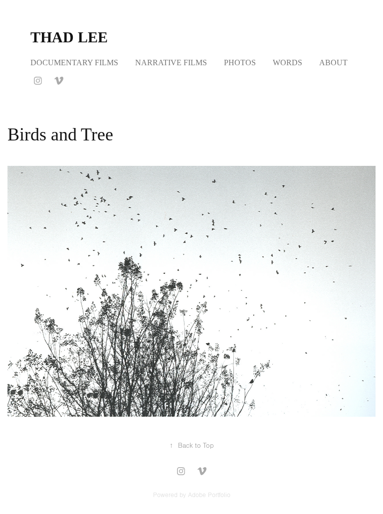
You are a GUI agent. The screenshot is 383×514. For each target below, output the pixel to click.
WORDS (287, 62)
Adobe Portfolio (209, 495)
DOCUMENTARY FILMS (74, 62)
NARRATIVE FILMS (171, 62)
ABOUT (333, 62)
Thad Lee (69, 37)
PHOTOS (240, 62)
